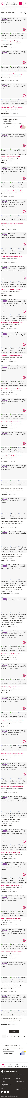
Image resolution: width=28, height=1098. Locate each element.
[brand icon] (2, 3)
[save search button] (25, 12)
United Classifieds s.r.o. (13, 1096)
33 (24, 1036)
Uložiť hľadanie (8, 1053)
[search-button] (20, 3)
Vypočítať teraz (9, 127)
